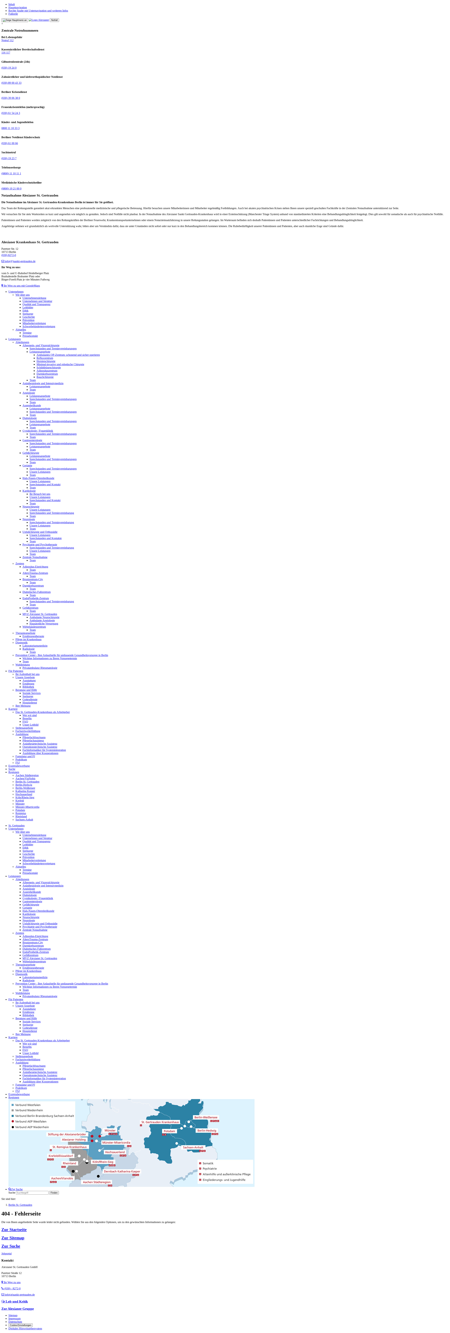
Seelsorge (27, 313)
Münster (20, 803)
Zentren (19, 563)
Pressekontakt (30, 335)
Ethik (25, 310)
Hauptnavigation (17, 7)
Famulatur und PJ (25, 756)
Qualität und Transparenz (36, 304)
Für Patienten (15, 670)
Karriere (13, 708)
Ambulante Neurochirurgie (44, 617)
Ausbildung (21, 734)
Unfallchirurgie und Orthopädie (39, 531)
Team (33, 380)
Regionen (13, 772)
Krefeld (19, 800)
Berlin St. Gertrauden (20, 1204)
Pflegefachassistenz (33, 740)
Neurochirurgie (30, 506)
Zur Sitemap (12, 1238)
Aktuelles (20, 329)
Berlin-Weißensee (25, 787)
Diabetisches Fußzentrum (36, 591)
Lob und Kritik (16, 1301)
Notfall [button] (54, 20)
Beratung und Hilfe (26, 689)
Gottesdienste (29, 699)
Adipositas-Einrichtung (35, 566)
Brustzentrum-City (32, 579)
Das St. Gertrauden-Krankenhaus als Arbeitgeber (42, 712)
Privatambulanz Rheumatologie (39, 667)
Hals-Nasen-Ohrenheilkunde (38, 478)
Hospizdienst (29, 702)
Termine (27, 332)
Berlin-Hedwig (23, 784)
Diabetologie (29, 418)
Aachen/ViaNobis (25, 778)
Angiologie (28, 392)
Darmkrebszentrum (47, 373)
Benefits (27, 718)
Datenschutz (15, 1321)
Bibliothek (28, 686)
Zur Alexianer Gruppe (17, 1309)
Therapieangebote (25, 633)
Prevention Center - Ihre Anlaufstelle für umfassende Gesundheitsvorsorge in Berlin (61, 655)
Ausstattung (29, 680)
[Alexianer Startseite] (39, 19)
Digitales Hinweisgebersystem (25, 1328)
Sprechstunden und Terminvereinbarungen (53, 348)
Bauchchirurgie (45, 376)
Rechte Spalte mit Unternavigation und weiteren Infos (38, 10)
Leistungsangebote (40, 351)
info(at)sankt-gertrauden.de (19, 1294)
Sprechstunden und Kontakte (46, 538)
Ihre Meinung (23, 705)
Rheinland (21, 816)
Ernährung (28, 683)
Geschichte (28, 316)
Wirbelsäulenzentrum (34, 626)
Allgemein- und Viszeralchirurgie (40, 345)
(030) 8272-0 (8, 255)
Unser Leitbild (30, 724)
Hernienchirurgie (46, 361)
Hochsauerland (23, 794)
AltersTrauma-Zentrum (35, 572)
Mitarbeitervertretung (34, 323)
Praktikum (21, 759)
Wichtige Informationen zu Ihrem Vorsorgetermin (49, 658)
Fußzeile (13, 13)
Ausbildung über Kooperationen (40, 753)
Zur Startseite (14, 1229)
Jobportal (6, 1253)
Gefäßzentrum (30, 607)
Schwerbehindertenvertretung (38, 326)
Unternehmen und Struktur (37, 301)
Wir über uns (22, 294)
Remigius (20, 813)
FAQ (25, 721)
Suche (11, 768)
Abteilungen (22, 342)
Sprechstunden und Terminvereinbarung (52, 512)
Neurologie (28, 519)
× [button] (2, 23)
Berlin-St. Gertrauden (27, 781)
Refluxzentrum (45, 358)
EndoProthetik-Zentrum (35, 598)
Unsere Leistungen (40, 471)
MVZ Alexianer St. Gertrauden (39, 614)
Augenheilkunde (31, 405)
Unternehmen (16, 291)
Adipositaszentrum (47, 370)
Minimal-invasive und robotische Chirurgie (60, 364)
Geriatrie (27, 465)
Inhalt (11, 4)
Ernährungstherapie (33, 636)
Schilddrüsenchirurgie (49, 367)
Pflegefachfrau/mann (34, 737)
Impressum (14, 1318)
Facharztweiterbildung (27, 731)
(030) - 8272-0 (12, 1288)
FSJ (17, 762)
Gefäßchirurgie (30, 452)
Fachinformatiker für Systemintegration (44, 750)
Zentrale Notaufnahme (34, 557)
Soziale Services (31, 693)
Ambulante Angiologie (42, 620)
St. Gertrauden (16, 825)
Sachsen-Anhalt (24, 819)
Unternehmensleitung (34, 297)
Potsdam (20, 810)
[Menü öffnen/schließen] (14, 20)
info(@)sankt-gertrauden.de (20, 261)
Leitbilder (27, 307)
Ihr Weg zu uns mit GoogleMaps (21, 285)
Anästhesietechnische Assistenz (39, 743)
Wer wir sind (29, 715)
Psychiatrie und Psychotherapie (39, 544)
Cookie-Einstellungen (20, 1325)
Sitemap (12, 1315)
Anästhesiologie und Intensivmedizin (42, 383)
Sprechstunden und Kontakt (45, 484)
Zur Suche (10, 1246)
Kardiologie (29, 490)
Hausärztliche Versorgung (44, 623)
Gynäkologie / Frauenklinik (37, 430)
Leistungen (14, 339)
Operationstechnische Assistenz (39, 746)
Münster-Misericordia (27, 806)
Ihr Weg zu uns (12, 1282)
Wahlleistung (22, 664)
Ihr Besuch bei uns (40, 493)
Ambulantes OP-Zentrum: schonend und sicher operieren (68, 354)
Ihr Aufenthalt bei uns (27, 674)
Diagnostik (21, 642)
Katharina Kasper (25, 791)
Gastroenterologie (32, 440)
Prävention (28, 320)
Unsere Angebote (25, 677)
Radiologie (28, 648)
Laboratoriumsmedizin (34, 645)
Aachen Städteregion (27, 775)
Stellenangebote (24, 727)
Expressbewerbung (19, 765)
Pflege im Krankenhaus (28, 639)
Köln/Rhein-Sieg (24, 797)
